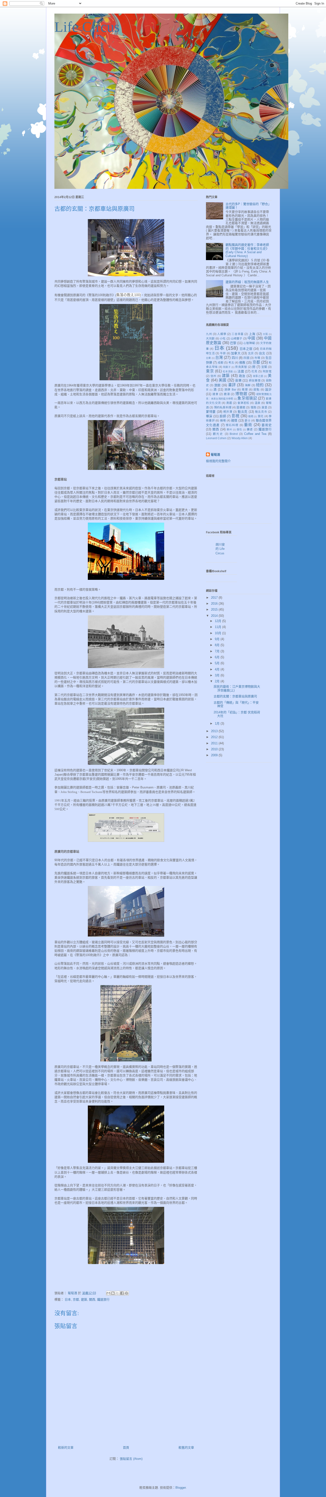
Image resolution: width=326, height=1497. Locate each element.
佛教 (242, 362)
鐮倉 (250, 429)
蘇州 (229, 429)
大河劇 (210, 338)
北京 (251, 353)
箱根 (250, 416)
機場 (223, 420)
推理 (245, 389)
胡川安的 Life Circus (220, 549)
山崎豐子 (236, 338)
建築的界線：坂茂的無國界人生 (247, 282)
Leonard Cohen (216, 438)
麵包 (239, 429)
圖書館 (241, 407)
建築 (84, 1299)
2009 (215, 755)
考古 (231, 362)
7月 (218, 651)
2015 (215, 609)
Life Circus (87, 27)
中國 (251, 338)
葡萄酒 (215, 454)
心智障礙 (249, 343)
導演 (209, 416)
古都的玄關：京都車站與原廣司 (235, 696)
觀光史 (218, 433)
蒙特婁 (211, 411)
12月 (218, 621)
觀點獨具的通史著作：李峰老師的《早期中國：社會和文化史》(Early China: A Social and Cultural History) (247, 250)
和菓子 (227, 367)
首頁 (126, 1447)
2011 (215, 743)
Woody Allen (239, 438)
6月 (218, 657)
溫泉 (258, 402)
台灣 (219, 357)
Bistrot (234, 433)
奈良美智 (241, 366)
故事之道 (258, 376)
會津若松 (243, 402)
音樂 (238, 380)
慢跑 (253, 407)
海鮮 (248, 385)
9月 (218, 639)
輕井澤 (227, 411)
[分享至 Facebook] (122, 1293)
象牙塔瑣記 (247, 398)
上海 (252, 334)
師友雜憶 (255, 380)
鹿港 (227, 394)
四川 (235, 358)
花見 (254, 371)
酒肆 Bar (230, 389)
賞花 (261, 416)
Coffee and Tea (255, 434)
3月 (218, 675)
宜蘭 (264, 366)
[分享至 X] (117, 1293)
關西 (92, 1299)
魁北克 (242, 411)
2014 (215, 615)
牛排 (223, 353)
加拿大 (236, 353)
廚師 (223, 416)
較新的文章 (66, 1447)
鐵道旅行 (103, 1299)
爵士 (248, 420)
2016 (215, 603)
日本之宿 (246, 348)
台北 (262, 353)
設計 (268, 389)
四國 (246, 357)
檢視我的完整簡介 (218, 461)
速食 (215, 394)
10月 (218, 633)
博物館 (241, 394)
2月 (218, 681)
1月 (218, 723)
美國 (222, 380)
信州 (213, 375)
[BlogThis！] (112, 1293)
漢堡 (264, 407)
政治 (242, 376)
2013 (215, 731)
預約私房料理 (222, 407)
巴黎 (233, 343)
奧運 (229, 402)
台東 (208, 358)
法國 (240, 371)
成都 (220, 362)
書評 (232, 385)
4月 (218, 669)
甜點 (256, 389)
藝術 (248, 425)
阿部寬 (267, 371)
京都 (76, 1299)
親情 (234, 420)
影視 (236, 416)
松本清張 (228, 371)
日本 (68, 1299)
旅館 (217, 385)
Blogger (180, 1487)
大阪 (265, 334)
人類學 (221, 333)
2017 (215, 597)
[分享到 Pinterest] (126, 1293)
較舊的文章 (186, 1447)
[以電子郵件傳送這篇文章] (108, 1293)
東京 (210, 371)
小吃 (223, 338)
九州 (209, 333)
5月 (218, 663)
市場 (257, 357)
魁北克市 (261, 411)
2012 (215, 737)
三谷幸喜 (237, 333)
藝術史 (267, 425)
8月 (218, 645)
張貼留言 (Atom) (131, 1459)
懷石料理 (232, 425)
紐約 (260, 385)
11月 (218, 627)
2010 (215, 749)
